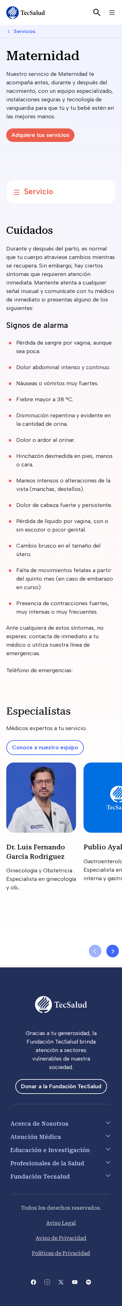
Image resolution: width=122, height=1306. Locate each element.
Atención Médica (35, 1137)
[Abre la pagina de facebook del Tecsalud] (33, 1281)
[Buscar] (97, 12)
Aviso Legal (61, 1223)
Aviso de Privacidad (61, 1238)
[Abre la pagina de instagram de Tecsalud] (47, 1281)
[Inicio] (25, 12)
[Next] (112, 951)
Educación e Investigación (50, 1150)
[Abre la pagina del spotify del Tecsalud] (88, 1281)
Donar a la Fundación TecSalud (61, 1086)
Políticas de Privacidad (61, 1253)
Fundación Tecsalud (40, 1176)
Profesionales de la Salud (47, 1163)
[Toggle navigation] (112, 12)
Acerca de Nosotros (39, 1123)
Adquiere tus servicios (40, 135)
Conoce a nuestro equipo (45, 747)
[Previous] (95, 951)
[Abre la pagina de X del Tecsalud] (61, 1281)
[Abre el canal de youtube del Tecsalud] (75, 1281)
